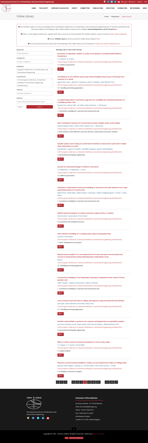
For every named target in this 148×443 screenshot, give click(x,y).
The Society (43, 8)
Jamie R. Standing (93, 82)
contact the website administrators (107, 44)
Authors (20, 98)
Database (20, 66)
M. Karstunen (82, 216)
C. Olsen (83, 170)
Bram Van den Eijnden (94, 324)
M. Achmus (70, 59)
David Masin (68, 237)
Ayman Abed (72, 216)
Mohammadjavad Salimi (65, 126)
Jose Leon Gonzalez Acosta (66, 324)
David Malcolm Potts (107, 82)
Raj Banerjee (61, 149)
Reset (20, 107)
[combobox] (35, 53)
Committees (85, 8)
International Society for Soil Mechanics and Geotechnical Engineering (27, 2)
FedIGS (139, 2)
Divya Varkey (81, 324)
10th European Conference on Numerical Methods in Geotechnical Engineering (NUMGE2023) (89, 62)
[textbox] (34, 53)
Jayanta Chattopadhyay (105, 149)
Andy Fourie (90, 304)
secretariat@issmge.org (88, 407)
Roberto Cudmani (91, 283)
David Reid (80, 304)
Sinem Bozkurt (62, 216)
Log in (125, 2)
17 (107, 382)
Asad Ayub (91, 193)
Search (132, 2)
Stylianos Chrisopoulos (76, 283)
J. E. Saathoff (61, 59)
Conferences (21, 77)
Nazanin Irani (61, 105)
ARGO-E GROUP (98, 434)
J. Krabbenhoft (74, 170)
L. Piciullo (112, 366)
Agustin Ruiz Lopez (64, 82)
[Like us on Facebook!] (108, 2)
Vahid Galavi (71, 193)
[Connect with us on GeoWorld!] (104, 2)
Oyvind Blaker (80, 345)
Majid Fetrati (61, 193)
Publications (98, 8)
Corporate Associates (60, 8)
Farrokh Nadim (89, 366)
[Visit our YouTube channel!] (119, 2)
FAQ (145, 2)
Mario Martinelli (70, 304)
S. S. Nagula (61, 345)
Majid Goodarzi (82, 193)
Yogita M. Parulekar (74, 149)
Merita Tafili (71, 105)
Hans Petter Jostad (101, 366)
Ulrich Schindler (62, 283)
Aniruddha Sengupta (89, 149)
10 (93, 382)
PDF (61, 69)
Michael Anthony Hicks (111, 324)
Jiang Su (60, 260)
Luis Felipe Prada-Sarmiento (86, 105)
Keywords (20, 50)
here (115, 29)
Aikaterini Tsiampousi (79, 82)
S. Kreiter (117, 193)
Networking (135, 8)
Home (34, 8)
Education (110, 8)
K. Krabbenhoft (62, 170)
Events (74, 8)
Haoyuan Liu (78, 366)
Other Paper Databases (118, 34)
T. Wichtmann (102, 105)
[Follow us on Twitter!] (111, 2)
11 (98, 382)
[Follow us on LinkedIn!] (115, 2)
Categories (21, 58)
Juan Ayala (60, 304)
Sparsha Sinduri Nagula (65, 366)
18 (112, 382)
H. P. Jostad (70, 345)
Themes (20, 90)
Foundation (122, 8)
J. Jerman (60, 237)
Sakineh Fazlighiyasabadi (105, 193)
